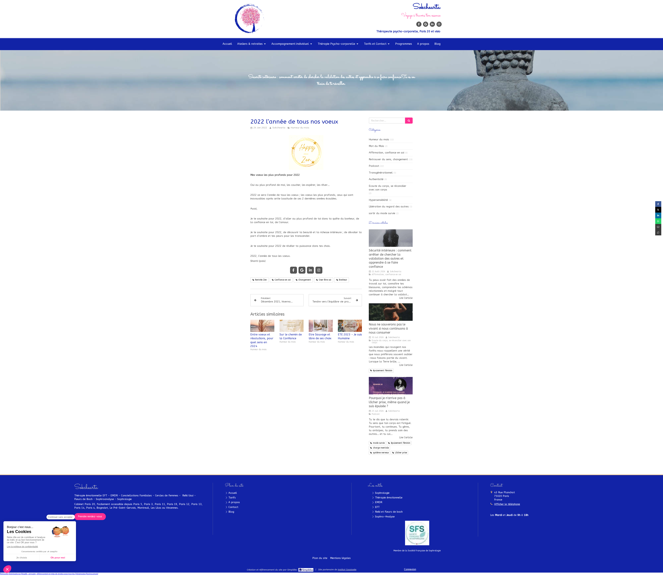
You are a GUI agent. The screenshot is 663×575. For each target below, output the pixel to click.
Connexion (410, 569)
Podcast (374, 165)
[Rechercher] (409, 121)
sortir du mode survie (382, 213)
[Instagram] (439, 24)
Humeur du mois (379, 139)
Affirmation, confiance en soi (386, 152)
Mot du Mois (376, 146)
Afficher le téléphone (507, 504)
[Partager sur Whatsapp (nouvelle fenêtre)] (658, 221)
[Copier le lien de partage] (658, 232)
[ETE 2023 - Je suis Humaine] (350, 326)
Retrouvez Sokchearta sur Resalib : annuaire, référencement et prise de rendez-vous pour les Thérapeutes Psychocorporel (49, 574)
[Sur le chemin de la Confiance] (292, 326)
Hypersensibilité (378, 200)
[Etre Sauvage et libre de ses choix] (321, 326)
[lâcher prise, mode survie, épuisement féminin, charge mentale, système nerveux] (391, 386)
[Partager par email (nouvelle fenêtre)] (658, 227)
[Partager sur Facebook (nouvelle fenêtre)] (658, 204)
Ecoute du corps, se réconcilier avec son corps (387, 187)
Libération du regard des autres (389, 206)
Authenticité (376, 179)
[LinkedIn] (432, 24)
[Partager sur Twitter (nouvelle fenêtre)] (658, 210)
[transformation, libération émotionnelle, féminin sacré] (391, 312)
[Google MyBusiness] (425, 24)
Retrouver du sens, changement (388, 159)
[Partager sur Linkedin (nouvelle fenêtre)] (658, 215)
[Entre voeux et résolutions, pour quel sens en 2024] (262, 326)
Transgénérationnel (381, 172)
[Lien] (417, 533)
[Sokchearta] (249, 32)
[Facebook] (418, 24)
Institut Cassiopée (347, 569)
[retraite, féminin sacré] (391, 238)
